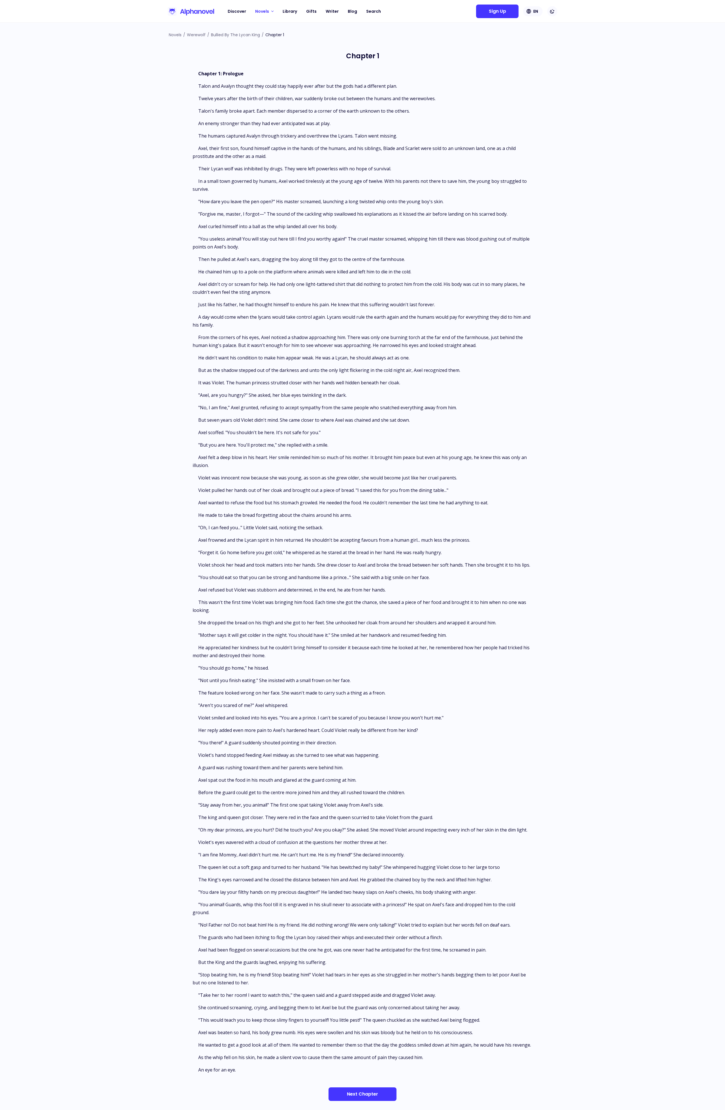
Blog (352, 11)
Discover (237, 11)
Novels (175, 35)
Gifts (311, 11)
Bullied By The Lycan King (235, 35)
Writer (332, 11)
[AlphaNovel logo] (191, 11)
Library (290, 11)
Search (373, 11)
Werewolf (196, 35)
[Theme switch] (552, 11)
